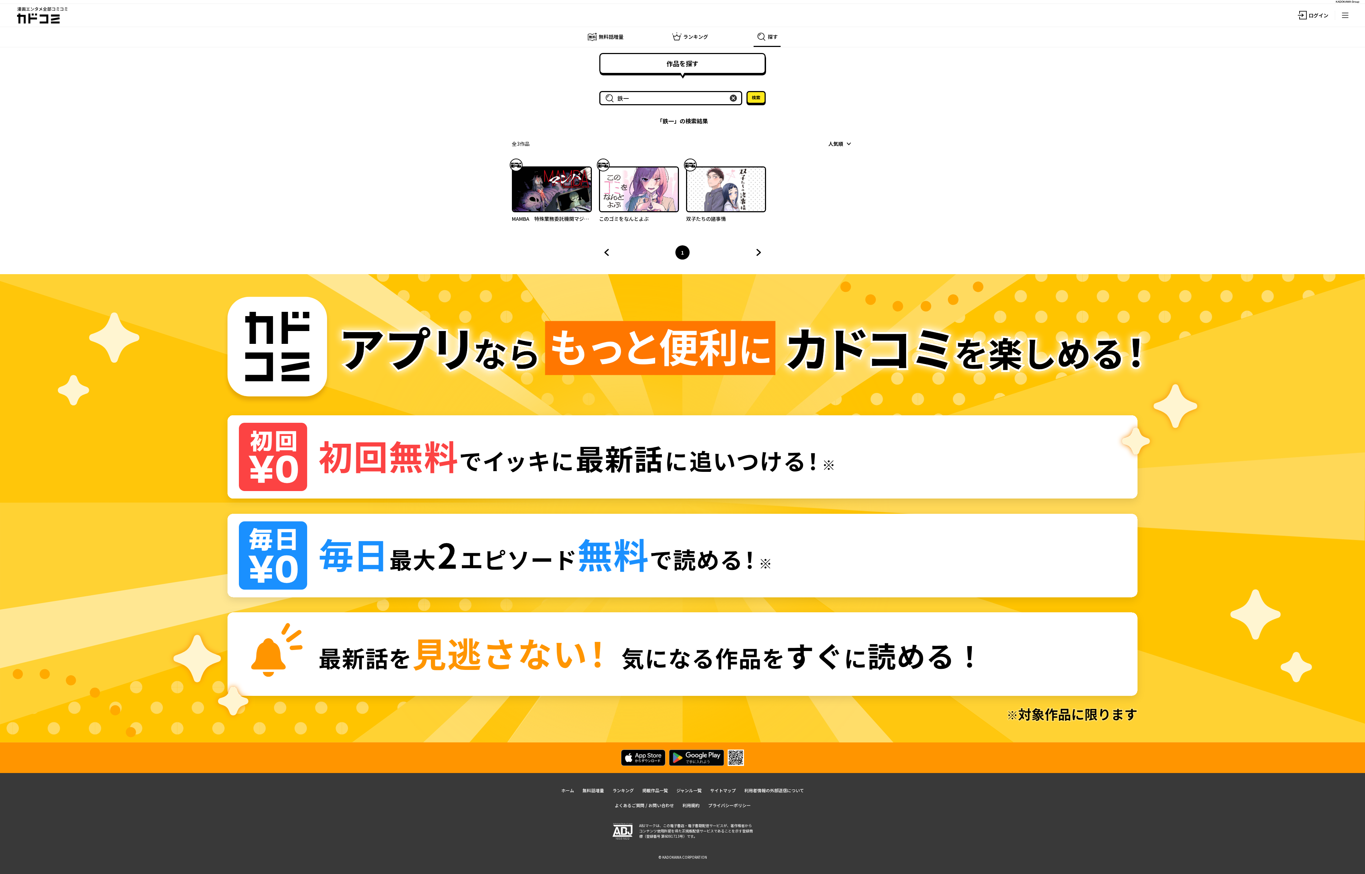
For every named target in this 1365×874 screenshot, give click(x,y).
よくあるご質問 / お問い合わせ (644, 805)
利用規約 (691, 805)
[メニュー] (1345, 15)
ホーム (567, 790)
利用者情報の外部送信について (774, 790)
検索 (756, 97)
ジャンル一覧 (689, 790)
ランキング (623, 790)
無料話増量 (593, 790)
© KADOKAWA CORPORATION (682, 857)
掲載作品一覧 (655, 790)
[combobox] (672, 98)
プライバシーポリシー (729, 805)
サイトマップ (723, 790)
